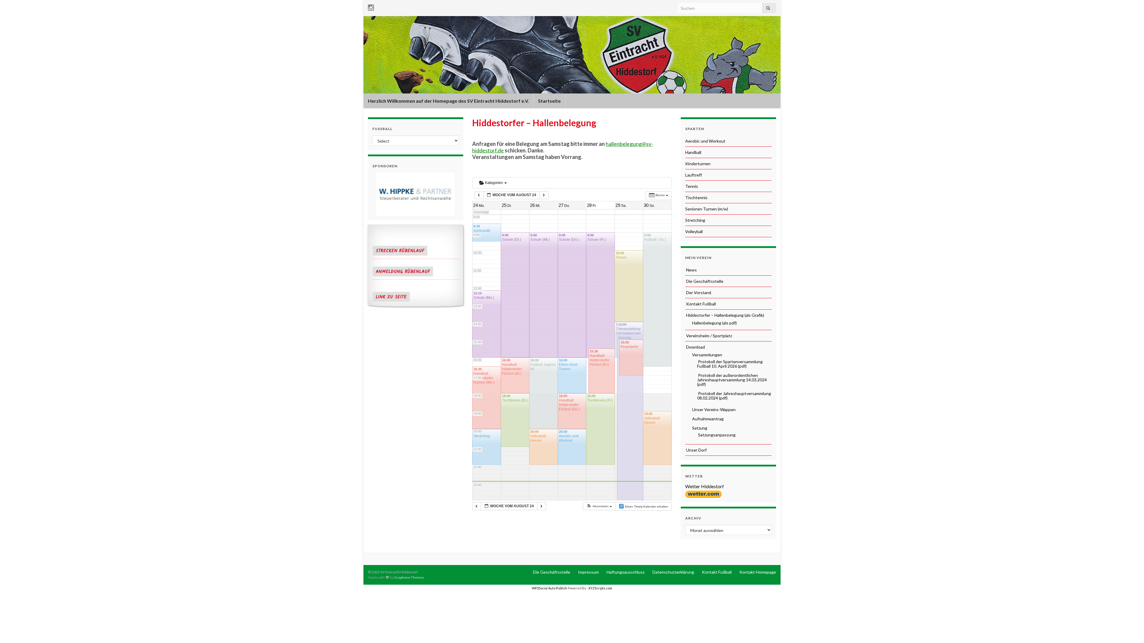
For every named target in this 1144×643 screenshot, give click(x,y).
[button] (599, 506)
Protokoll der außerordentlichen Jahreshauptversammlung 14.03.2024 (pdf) (732, 380)
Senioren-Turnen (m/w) (706, 208)
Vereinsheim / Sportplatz (708, 335)
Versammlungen (706, 354)
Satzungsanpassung (716, 434)
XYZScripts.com (600, 588)
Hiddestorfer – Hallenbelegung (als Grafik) (724, 315)
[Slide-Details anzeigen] (415, 194)
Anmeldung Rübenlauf (403, 271)
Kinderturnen (698, 163)
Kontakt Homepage (757, 572)
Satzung (699, 427)
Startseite (549, 101)
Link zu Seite (391, 297)
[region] (415, 194)
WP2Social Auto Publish (549, 588)
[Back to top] (1130, 629)
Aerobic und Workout (705, 140)
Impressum (588, 572)
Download (695, 346)
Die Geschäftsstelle (704, 281)
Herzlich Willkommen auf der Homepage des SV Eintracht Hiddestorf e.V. (448, 101)
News (691, 269)
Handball (693, 152)
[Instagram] (371, 6)
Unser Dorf (696, 449)
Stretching (695, 220)
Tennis (691, 186)
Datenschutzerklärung (673, 572)
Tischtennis (696, 197)
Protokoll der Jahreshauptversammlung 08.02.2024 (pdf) (734, 395)
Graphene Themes (409, 577)
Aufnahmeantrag (707, 418)
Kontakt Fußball (700, 303)
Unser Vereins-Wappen (713, 409)
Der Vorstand (698, 292)
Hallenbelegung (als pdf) (714, 322)
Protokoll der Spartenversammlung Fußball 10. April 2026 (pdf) (730, 364)
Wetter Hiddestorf (704, 486)
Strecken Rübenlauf (400, 251)
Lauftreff (693, 174)
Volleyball (694, 231)
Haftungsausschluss (625, 572)
